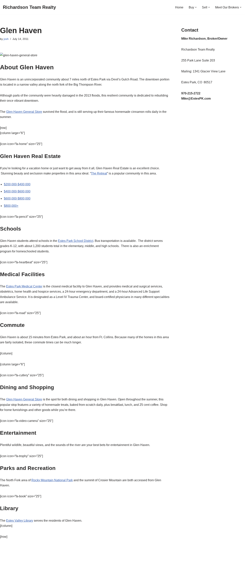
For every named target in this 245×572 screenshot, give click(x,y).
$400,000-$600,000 (17, 191)
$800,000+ (11, 205)
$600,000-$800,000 (17, 198)
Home (179, 7)
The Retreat (99, 173)
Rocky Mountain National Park (52, 480)
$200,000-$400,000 (17, 184)
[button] (196, 7)
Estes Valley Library (19, 520)
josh (6, 38)
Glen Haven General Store (24, 111)
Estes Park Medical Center (24, 286)
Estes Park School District (75, 240)
